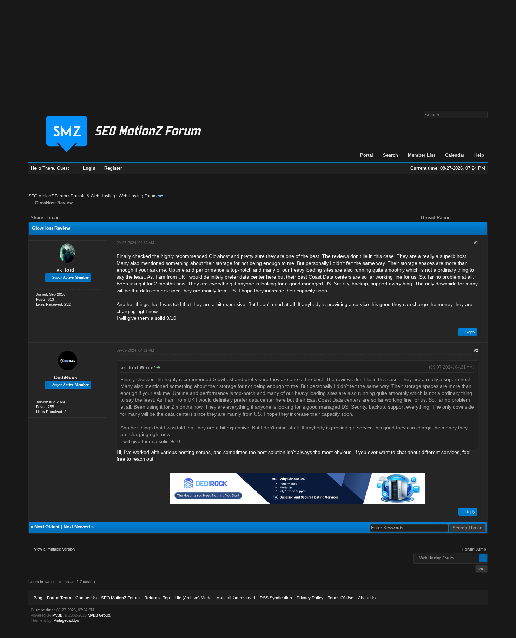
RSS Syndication (276, 597)
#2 (476, 350)
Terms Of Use (340, 597)
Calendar (454, 155)
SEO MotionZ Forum (47, 196)
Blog (38, 597)
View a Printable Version (54, 549)
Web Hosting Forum (138, 196)
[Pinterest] (94, 217)
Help (479, 155)
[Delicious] (82, 217)
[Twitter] (72, 217)
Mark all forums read (235, 597)
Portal (366, 155)
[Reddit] (87, 217)
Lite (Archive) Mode (193, 597)
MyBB (57, 615)
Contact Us (86, 597)
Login (89, 168)
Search (390, 155)
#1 (476, 243)
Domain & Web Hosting (93, 196)
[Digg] (77, 217)
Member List (421, 155)
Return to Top (157, 597)
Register (113, 168)
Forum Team (59, 597)
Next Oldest (46, 526)
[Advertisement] (258, 52)
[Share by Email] (99, 217)
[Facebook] (68, 217)
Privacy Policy (310, 597)
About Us (367, 597)
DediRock (65, 377)
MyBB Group (99, 615)
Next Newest (77, 526)
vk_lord (65, 270)
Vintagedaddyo (66, 620)
